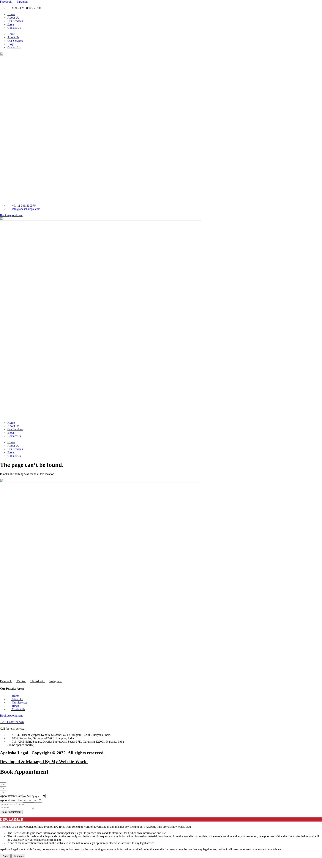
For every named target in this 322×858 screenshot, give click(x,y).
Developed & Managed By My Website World (44, 761)
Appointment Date (11, 796)
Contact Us (14, 27)
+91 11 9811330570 (12, 722)
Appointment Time (11, 800)
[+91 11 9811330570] (2, 718)
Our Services (15, 21)
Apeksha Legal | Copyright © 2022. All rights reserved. (52, 752)
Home (11, 14)
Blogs (10, 24)
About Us (13, 17)
